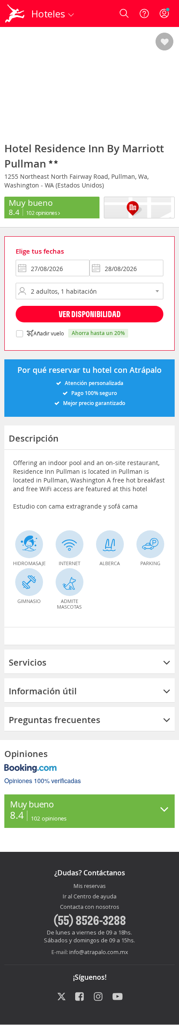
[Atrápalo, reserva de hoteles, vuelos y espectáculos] (14, 13)
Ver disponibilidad (90, 313)
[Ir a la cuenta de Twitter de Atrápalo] (61, 997)
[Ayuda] (144, 13)
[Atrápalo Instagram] (99, 997)
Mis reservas (89, 886)
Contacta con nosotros (89, 907)
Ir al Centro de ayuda (89, 896)
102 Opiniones (42, 212)
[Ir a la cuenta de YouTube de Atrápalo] (118, 997)
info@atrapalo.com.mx (98, 952)
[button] (164, 42)
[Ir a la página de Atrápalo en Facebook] (80, 997)
